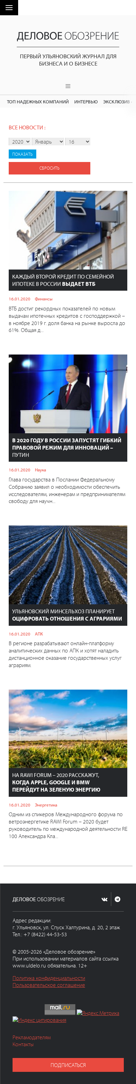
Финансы (44, 298)
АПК (39, 634)
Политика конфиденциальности (49, 977)
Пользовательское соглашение (49, 984)
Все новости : (27, 127)
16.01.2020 (19, 298)
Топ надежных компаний (38, 101)
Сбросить (49, 168)
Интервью (86, 101)
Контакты (23, 1044)
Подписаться (68, 1064)
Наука (40, 469)
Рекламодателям (32, 1037)
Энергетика (46, 805)
